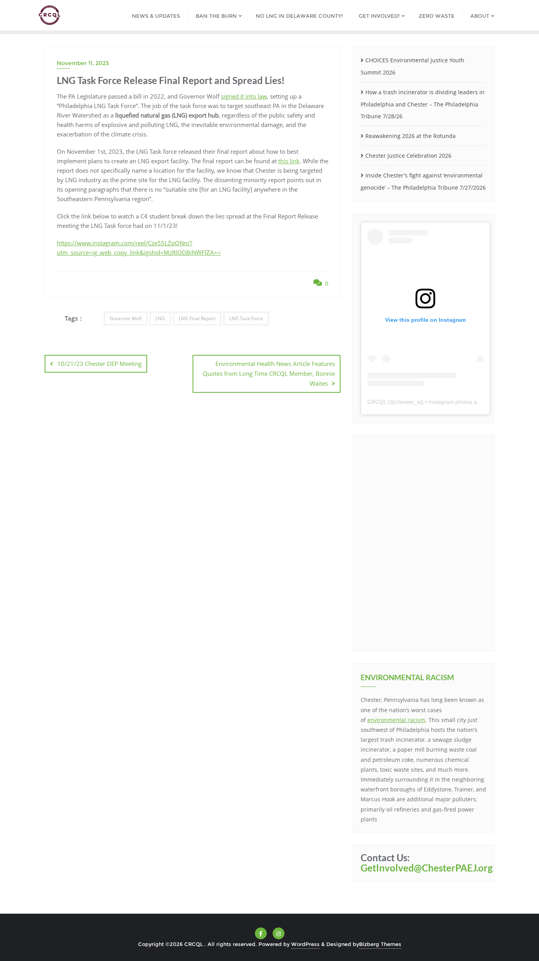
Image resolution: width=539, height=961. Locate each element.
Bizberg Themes (380, 944)
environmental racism (396, 720)
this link (288, 161)
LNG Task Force (246, 318)
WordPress (305, 944)
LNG (160, 318)
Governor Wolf (126, 318)
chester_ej (408, 402)
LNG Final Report (197, 318)
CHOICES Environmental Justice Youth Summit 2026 (412, 66)
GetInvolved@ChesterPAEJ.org (426, 867)
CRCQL (376, 402)
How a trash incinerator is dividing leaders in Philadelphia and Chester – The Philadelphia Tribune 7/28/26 (423, 104)
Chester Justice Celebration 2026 (408, 155)
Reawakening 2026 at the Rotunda (410, 136)
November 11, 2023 (83, 63)
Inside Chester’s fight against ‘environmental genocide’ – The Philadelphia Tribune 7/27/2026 (423, 181)
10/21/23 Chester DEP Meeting (99, 364)
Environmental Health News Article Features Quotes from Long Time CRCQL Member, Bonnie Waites (269, 373)
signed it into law (244, 96)
